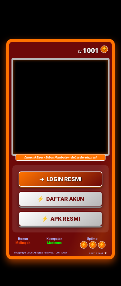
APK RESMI (60, 218)
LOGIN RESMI (60, 179)
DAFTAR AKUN (60, 199)
